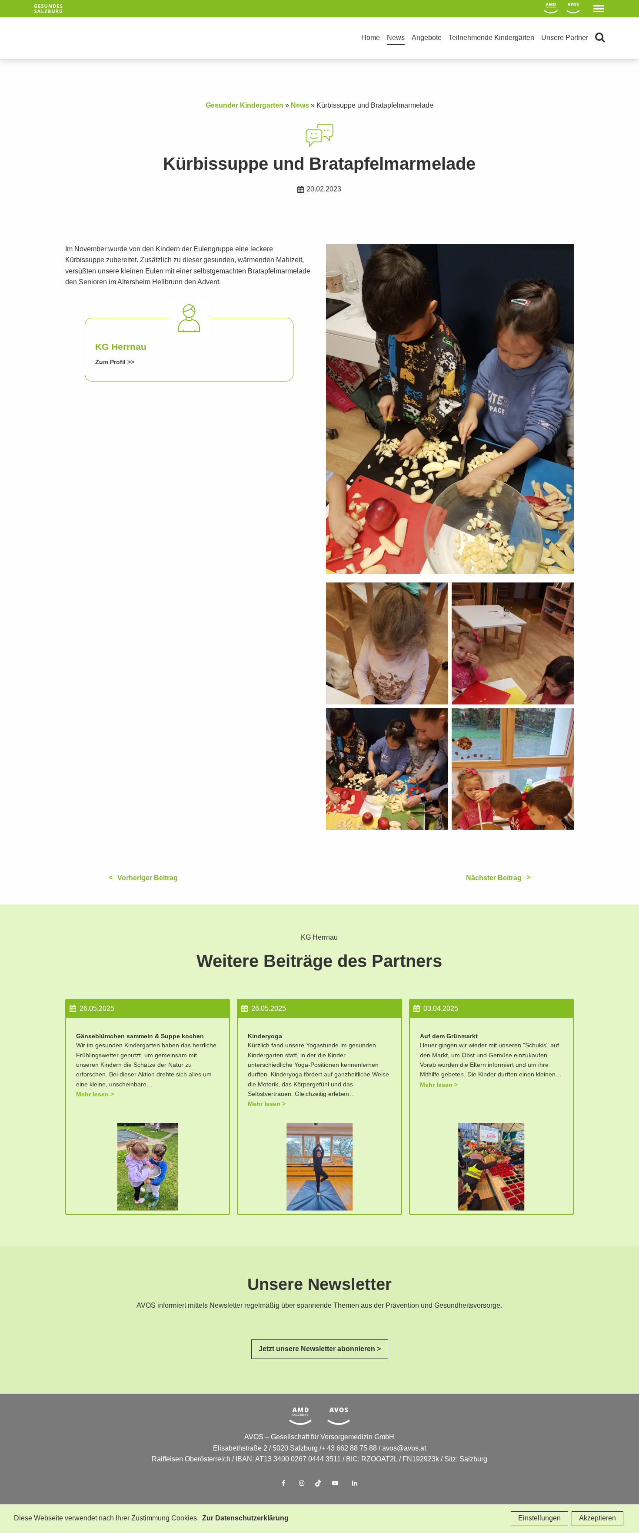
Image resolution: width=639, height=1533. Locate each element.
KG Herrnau (120, 347)
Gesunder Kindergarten (244, 105)
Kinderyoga (265, 1036)
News (396, 38)
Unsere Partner (564, 38)
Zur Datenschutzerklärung (245, 1518)
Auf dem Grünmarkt (449, 1036)
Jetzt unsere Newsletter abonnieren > (320, 1349)
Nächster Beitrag (494, 878)
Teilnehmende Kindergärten (491, 38)
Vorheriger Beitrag (147, 878)
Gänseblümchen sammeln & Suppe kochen (140, 1036)
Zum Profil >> (114, 362)
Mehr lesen (92, 1094)
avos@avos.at (404, 1448)
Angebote (427, 38)
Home (370, 38)
